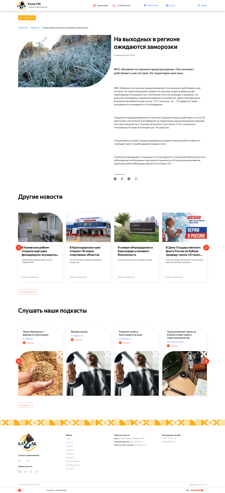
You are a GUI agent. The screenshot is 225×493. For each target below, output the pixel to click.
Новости (69, 442)
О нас (68, 439)
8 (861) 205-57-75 (169, 438)
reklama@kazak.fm (168, 442)
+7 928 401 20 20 (123, 5)
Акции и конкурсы (73, 461)
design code (203, 484)
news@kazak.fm (140, 445)
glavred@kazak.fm (136, 442)
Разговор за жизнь (127, 341)
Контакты (70, 469)
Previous (19, 248)
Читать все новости (27, 292)
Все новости (29, 18)
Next (206, 248)
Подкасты (70, 454)
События (69, 446)
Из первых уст (29, 335)
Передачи (70, 450)
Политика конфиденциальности (29, 484)
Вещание (69, 457)
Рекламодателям (73, 465)
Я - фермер (172, 338)
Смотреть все (25, 405)
